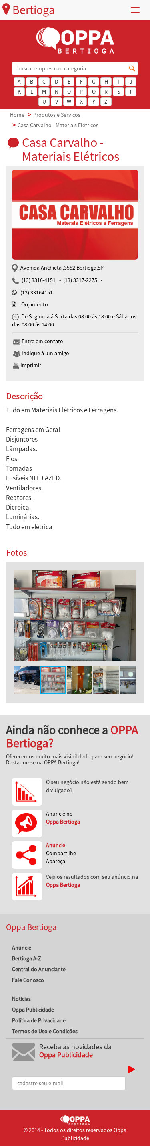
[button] (128, 576)
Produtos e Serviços (56, 114)
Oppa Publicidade (33, 1009)
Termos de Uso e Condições (45, 1031)
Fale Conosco (28, 980)
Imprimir (30, 365)
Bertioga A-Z (26, 958)
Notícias (21, 998)
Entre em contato (41, 341)
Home (17, 114)
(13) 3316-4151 (39, 280)
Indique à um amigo (44, 353)
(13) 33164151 (36, 292)
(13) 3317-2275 (80, 280)
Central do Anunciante (39, 969)
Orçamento (34, 304)
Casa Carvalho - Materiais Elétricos (58, 125)
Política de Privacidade (39, 1020)
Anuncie (21, 947)
